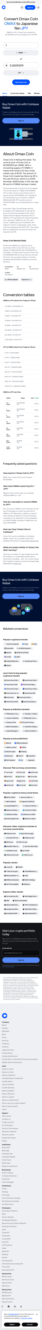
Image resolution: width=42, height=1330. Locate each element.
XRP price (6, 1286)
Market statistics (8, 1075)
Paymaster (6, 1236)
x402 (4, 1229)
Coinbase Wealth (8, 1157)
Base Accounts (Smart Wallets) (14, 1223)
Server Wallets (8, 1217)
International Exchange (11, 1198)
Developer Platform (10, 1211)
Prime (4, 1189)
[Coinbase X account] (2, 1306)
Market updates (8, 1091)
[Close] (37, 1314)
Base (4, 1214)
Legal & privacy (8, 1050)
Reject (12, 1324)
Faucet (4, 1257)
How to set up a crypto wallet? (14, 1103)
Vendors (5, 1047)
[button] (38, 7)
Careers (5, 1028)
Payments (6, 1179)
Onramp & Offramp (9, 1226)
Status (4, 1141)
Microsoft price (8, 1299)
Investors (5, 1044)
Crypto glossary (8, 1088)
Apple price (6, 1296)
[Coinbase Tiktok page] (21, 1306)
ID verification (7, 1125)
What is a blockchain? (10, 1100)
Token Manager (8, 1182)
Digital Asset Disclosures (12, 1062)
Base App (5, 1151)
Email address (7, 948)
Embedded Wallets (9, 1220)
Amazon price (7, 1302)
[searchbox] (21, 73)
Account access (8, 1135)
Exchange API (7, 1261)
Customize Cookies (26, 1318)
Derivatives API (8, 1270)
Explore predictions (9, 1166)
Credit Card (6, 1160)
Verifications (7, 1245)
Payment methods (9, 1132)
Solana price (7, 1283)
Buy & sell (6, 1147)
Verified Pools (7, 1204)
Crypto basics (7, 1081)
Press (4, 1037)
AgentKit (5, 1251)
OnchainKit (6, 1239)
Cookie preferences (9, 1056)
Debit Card (6, 1163)
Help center (6, 1116)
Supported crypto (9, 1138)
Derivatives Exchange (10, 1201)
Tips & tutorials (8, 1084)
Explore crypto (7, 1069)
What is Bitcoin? (8, 1094)
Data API (5, 1242)
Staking (5, 1192)
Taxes (4, 1109)
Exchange (5, 1195)
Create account (8, 1122)
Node (4, 1248)
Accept (30, 1324)
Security (5, 1041)
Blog (4, 1034)
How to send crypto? (10, 1106)
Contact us (6, 1119)
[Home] (4, 7)
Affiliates (5, 1031)
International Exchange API (12, 1264)
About (4, 1025)
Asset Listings (7, 1173)
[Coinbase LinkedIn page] (8, 1306)
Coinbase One (7, 1154)
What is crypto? (8, 1097)
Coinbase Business (9, 1176)
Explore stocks (8, 1072)
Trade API (5, 1233)
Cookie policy (7, 1053)
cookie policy (13, 1314)
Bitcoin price (7, 1277)
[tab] (4, 93)
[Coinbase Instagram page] (15, 1306)
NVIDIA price (7, 1292)
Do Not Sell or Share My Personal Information (20, 1059)
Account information (10, 1128)
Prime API (6, 1267)
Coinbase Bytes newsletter (12, 1078)
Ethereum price (8, 1280)
